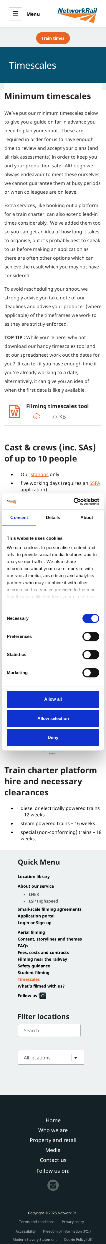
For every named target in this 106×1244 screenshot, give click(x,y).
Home (53, 1120)
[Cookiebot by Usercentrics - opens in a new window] (74, 501)
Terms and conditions (36, 1221)
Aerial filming (31, 932)
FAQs (23, 945)
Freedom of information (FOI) (67, 1231)
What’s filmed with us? (41, 986)
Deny (53, 737)
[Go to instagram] (53, 1184)
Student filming (33, 972)
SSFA (95, 483)
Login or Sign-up (35, 922)
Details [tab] (53, 517)
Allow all (53, 699)
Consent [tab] (19, 517)
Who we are (53, 1130)
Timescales (29, 979)
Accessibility (26, 1231)
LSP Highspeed (43, 901)
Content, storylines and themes (50, 939)
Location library (34, 876)
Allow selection (53, 718)
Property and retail (53, 1140)
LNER (34, 894)
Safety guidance (34, 966)
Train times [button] (53, 38)
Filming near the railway (42, 959)
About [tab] (86, 517)
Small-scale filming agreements (50, 909)
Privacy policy (73, 1221)
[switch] (90, 636)
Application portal (36, 916)
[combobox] (56, 1057)
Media (53, 1149)
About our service (36, 886)
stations (40, 474)
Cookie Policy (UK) (78, 1239)
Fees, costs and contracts (43, 952)
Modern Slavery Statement (35, 1239)
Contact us (53, 1159)
